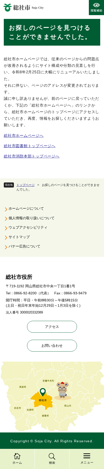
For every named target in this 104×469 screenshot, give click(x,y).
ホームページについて (26, 208)
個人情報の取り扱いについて (32, 218)
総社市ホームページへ (24, 135)
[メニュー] (86, 459)
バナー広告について (24, 246)
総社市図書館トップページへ (30, 146)
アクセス (52, 327)
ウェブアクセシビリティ (28, 227)
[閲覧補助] (96, 7)
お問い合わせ (52, 345)
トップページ (25, 185)
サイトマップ (19, 237)
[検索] (52, 459)
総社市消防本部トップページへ (32, 156)
